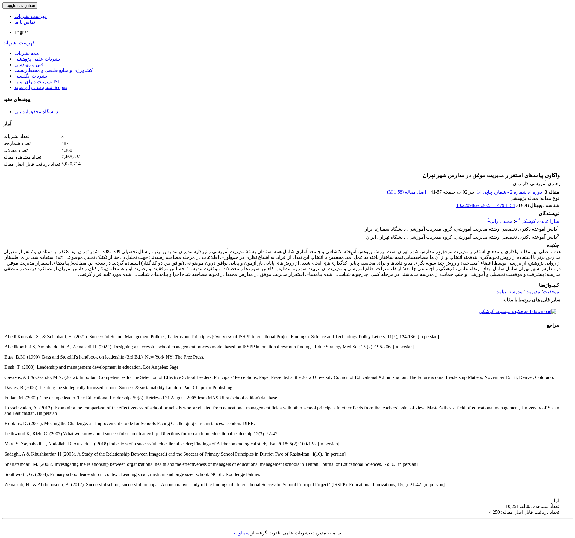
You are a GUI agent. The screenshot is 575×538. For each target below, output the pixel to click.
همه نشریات (26, 53)
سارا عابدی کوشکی (538, 221)
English (21, 32)
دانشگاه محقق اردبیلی (36, 111)
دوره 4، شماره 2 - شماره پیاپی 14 (509, 191)
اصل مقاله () (407, 191)
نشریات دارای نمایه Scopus (40, 87)
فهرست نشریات (30, 16)
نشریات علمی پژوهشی (37, 58)
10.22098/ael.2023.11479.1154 (485, 205)
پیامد (501, 291)
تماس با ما (24, 22)
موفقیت (551, 291)
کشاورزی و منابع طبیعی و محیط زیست (53, 70)
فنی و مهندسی (28, 64)
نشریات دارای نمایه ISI (36, 81)
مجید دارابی (501, 221)
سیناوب (241, 532)
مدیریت (532, 291)
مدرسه (516, 291)
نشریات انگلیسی (30, 75)
